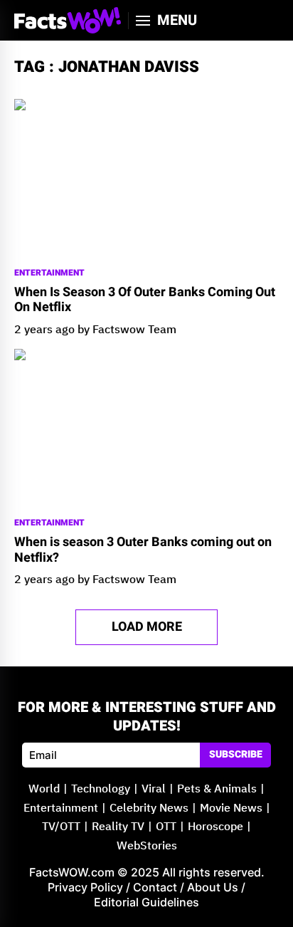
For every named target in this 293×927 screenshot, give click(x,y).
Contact (155, 887)
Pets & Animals (217, 789)
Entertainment (49, 273)
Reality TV (118, 827)
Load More (147, 627)
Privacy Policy (85, 887)
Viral (154, 789)
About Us (212, 887)
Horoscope (215, 827)
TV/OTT (61, 827)
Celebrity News (149, 808)
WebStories (147, 846)
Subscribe (235, 754)
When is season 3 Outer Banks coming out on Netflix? (143, 550)
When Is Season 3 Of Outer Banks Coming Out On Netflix (144, 300)
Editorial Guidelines (146, 902)
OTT (166, 827)
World (44, 789)
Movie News (231, 808)
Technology (100, 789)
